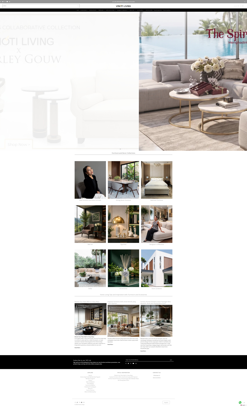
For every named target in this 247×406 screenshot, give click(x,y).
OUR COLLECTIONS (110, 10)
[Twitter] (2, 1)
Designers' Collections (122, 10)
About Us (90, 388)
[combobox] (39, 5)
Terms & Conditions (90, 385)
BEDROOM (101, 10)
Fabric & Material (90, 382)
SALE (78, 10)
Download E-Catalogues (90, 387)
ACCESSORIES (140, 10)
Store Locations (166, 10)
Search (90, 375)
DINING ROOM (92, 10)
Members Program (90, 378)
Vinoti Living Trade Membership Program (90, 377)
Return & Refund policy (90, 392)
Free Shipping (90, 383)
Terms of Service (90, 390)
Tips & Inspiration (158, 10)
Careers (90, 380)
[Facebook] (0, 1)
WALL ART (132, 10)
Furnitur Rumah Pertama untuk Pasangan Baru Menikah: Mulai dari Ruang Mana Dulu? (155, 302)
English (166, 402)
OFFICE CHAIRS (149, 10)
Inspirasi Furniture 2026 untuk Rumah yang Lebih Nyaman (123, 377)
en (244, 1)
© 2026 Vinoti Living (79, 404)
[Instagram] (9, 1)
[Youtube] (7, 1)
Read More (77, 347)
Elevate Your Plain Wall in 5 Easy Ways (87, 301)
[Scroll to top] (244, 402)
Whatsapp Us (156, 375)
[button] (243, 405)
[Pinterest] (4, 1)
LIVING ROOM (83, 10)
